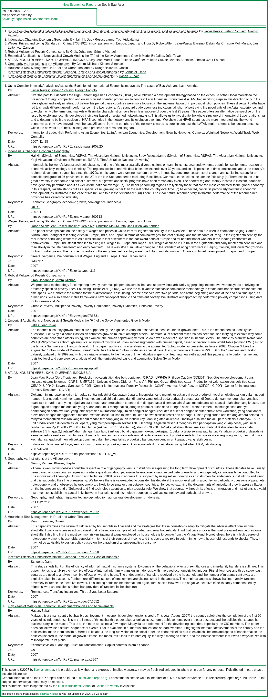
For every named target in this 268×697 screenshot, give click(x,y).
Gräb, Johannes (81, 51)
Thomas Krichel (49, 693)
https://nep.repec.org (93, 678)
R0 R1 (35, 207)
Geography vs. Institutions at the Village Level (39, 63)
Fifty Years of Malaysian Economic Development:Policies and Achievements (61, 76)
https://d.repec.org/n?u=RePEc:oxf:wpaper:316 (63, 270)
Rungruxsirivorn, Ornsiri (111, 68)
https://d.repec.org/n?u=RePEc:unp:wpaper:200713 (66, 216)
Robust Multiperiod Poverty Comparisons (36, 51)
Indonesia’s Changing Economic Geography (38, 39)
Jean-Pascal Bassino (190, 43)
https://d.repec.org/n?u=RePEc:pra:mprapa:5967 (64, 659)
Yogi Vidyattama (127, 39)
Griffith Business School (74, 686)
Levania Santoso (180, 60)
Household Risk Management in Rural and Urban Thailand (49, 68)
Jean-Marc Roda (107, 60)
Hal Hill (80, 39)
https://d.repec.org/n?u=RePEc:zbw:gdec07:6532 (65, 512)
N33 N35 (37, 261)
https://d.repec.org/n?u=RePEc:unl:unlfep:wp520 (64, 368)
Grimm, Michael (105, 51)
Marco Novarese (189, 678)
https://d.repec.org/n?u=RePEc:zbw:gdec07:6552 (65, 601)
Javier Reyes (213, 31)
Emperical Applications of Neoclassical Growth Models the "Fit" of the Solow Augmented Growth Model (79, 55)
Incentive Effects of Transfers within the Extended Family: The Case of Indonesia (63, 72)
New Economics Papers (79, 4)
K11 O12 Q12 (40, 502)
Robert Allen (164, 43)
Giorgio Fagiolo (86, 90)
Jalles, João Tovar (168, 55)
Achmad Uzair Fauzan (209, 60)
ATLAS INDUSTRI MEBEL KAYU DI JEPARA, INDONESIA (49, 60)
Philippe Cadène (132, 60)
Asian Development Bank (40, 19)
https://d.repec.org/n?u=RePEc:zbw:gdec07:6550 (65, 552)
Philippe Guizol (156, 60)
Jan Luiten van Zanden (143, 226)
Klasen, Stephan (111, 63)
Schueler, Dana (135, 72)
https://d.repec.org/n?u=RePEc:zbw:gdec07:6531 (65, 315)
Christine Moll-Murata (236, 43)
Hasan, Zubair (129, 76)
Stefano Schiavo (234, 31)
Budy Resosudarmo (100, 39)
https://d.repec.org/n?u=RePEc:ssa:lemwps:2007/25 (67, 146)
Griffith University (107, 686)
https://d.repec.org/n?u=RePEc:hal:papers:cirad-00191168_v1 (74, 454)
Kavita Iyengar (12, 19)
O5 (33, 650)
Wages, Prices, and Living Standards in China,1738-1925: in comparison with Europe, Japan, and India (79, 43)
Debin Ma (213, 43)
